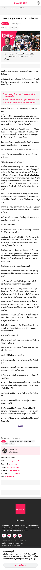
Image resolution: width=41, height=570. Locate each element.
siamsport (13, 464)
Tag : (3, 441)
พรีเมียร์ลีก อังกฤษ (29, 441)
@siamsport (9, 476)
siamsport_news (13, 467)
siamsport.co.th (13, 461)
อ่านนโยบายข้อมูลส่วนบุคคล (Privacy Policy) (20, 558)
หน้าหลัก (3, 8)
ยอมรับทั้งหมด (20, 565)
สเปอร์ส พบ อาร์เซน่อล (16, 441)
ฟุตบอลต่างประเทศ (12, 8)
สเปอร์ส (12, 443)
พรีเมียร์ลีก (22, 8)
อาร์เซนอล (5, 443)
